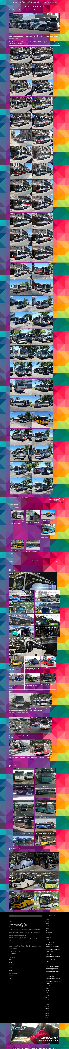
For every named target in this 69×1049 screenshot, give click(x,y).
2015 (46, 1002)
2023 (46, 923)
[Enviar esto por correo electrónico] (13, 504)
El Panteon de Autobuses (23, 768)
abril (47, 988)
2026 (46, 917)
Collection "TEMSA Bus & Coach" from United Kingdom (23, 834)
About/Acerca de (27, 9)
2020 (46, 928)
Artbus (10, 961)
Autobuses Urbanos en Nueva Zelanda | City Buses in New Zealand (16, 552)
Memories (10, 976)
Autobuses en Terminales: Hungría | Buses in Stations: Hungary (47, 617)
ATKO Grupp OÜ (49, 944)
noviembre (48, 932)
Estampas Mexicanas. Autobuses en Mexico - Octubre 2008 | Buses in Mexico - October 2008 (24, 818)
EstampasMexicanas (13, 973)
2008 (46, 1015)
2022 (46, 925)
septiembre (48, 935)
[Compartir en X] (15, 504)
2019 (46, 995)
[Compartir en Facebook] (17, 504)
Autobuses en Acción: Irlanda (44, 603)
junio (47, 985)
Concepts (10, 970)
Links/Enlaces (34, 9)
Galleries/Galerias (18, 9)
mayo (47, 986)
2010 (46, 1011)
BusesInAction (11, 964)
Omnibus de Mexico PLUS (45, 817)
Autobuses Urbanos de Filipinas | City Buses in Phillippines (46, 593)
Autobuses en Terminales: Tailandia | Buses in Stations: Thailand (20, 593)
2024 (46, 921)
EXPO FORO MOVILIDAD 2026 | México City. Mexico (24, 573)
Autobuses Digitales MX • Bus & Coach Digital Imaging (34, 2)
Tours (10, 978)
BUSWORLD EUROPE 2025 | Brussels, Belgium (46, 628)
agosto (47, 937)
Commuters (11, 968)
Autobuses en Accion (45, 801)
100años (10, 959)
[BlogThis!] (14, 504)
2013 (46, 1006)
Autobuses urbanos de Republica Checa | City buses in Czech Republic (17, 523)
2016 (46, 1001)
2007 (46, 1017)
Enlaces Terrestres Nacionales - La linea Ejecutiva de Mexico (45, 785)
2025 (46, 919)
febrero (47, 992)
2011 (46, 1010)
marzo (47, 990)
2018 (46, 997)
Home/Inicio (11, 9)
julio (47, 939)
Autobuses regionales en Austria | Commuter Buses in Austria (19, 617)
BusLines (10, 962)
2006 (46, 1018)
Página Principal (34, 560)
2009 (46, 1013)
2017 (46, 999)
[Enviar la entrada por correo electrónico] (11, 504)
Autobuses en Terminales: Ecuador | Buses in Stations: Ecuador (19, 628)
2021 (46, 926)
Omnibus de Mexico (23, 801)
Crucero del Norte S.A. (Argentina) (52, 966)
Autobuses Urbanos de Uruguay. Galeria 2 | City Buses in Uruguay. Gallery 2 (32, 42)
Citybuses (26, 497)
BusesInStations (12, 965)
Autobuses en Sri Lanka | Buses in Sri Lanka (20, 605)
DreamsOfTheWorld (12, 972)
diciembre (48, 930)
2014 (46, 1004)
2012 (46, 1008)
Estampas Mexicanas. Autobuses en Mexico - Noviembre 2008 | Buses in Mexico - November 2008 (45, 770)
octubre (47, 934)
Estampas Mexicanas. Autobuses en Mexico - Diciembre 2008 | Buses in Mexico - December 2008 (24, 786)
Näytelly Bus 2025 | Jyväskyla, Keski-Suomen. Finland (25, 639)
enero (47, 993)
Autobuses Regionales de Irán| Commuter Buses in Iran (45, 834)
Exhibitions (11, 975)
